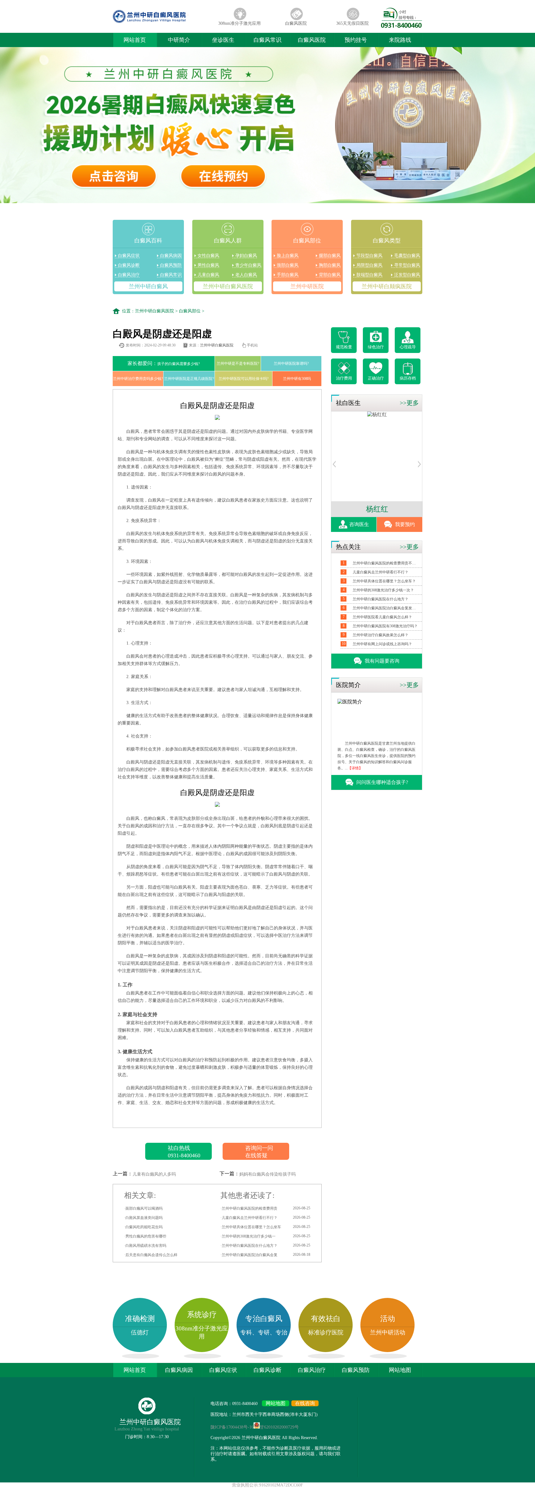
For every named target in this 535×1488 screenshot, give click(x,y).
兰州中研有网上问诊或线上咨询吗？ (382, 644)
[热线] (401, 26)
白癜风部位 (190, 311)
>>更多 (409, 402)
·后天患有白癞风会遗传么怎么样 (150, 1255)
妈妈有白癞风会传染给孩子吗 (267, 1174)
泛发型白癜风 (407, 274)
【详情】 (355, 768)
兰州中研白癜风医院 (228, 286)
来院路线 (400, 40)
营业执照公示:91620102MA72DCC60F (267, 1485)
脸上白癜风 (287, 255)
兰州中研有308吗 (297, 378)
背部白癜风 (330, 274)
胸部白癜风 (330, 265)
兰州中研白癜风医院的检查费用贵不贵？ (385, 563)
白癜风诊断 (129, 265)
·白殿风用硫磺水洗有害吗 (145, 1245)
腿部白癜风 (330, 255)
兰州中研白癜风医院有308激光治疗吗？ (385, 626)
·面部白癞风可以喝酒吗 (143, 1208)
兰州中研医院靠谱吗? (291, 363)
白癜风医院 (296, 23)
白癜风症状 (129, 255)
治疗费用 (344, 378)
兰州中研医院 (307, 286)
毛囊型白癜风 (407, 255)
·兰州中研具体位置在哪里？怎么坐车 (265, 1227)
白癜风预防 (171, 265)
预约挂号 (356, 40)
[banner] (267, 125)
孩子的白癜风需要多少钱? (164, 363)
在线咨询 (305, 1403)
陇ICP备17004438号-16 (232, 1427)
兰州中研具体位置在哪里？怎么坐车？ (384, 581)
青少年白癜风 (248, 265)
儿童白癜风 (208, 274)
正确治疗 (376, 378)
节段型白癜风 (369, 255)
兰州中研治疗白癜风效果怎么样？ (380, 635)
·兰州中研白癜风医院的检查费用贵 (265, 1208)
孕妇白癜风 (246, 255)
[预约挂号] (334, 465)
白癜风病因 (171, 255)
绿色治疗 (376, 347)
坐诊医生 (223, 40)
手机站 (252, 345)
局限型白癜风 (369, 265)
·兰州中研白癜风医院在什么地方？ (265, 1245)
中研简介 (179, 40)
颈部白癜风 (287, 265)
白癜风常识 (267, 40)
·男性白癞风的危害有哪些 (145, 1236)
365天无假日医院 (352, 23)
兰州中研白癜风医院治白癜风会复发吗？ (385, 608)
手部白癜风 (287, 274)
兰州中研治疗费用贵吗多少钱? (138, 378)
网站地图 (400, 1370)
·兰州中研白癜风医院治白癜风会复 (265, 1254)
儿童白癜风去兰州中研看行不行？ (380, 572)
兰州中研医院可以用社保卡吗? (243, 378)
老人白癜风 (246, 274)
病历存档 (408, 378)
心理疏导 (408, 347)
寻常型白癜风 (407, 265)
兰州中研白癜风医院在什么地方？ (380, 599)
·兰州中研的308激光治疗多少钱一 (265, 1236)
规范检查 (344, 347)
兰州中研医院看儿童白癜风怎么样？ (382, 617)
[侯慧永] (377, 414)
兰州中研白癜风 (148, 286)
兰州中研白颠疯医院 (387, 286)
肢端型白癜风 (369, 274)
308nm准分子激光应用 (239, 23)
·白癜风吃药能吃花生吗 (143, 1227)
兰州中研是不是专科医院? (238, 363)
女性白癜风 (208, 255)
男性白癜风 (208, 265)
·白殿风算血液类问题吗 (143, 1218)
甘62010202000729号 (279, 1427)
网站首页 (135, 40)
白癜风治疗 (129, 274)
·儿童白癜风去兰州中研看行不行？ (265, 1217)
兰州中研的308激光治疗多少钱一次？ (383, 590)
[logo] (162, 23)
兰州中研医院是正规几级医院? (189, 378)
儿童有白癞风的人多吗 (154, 1174)
